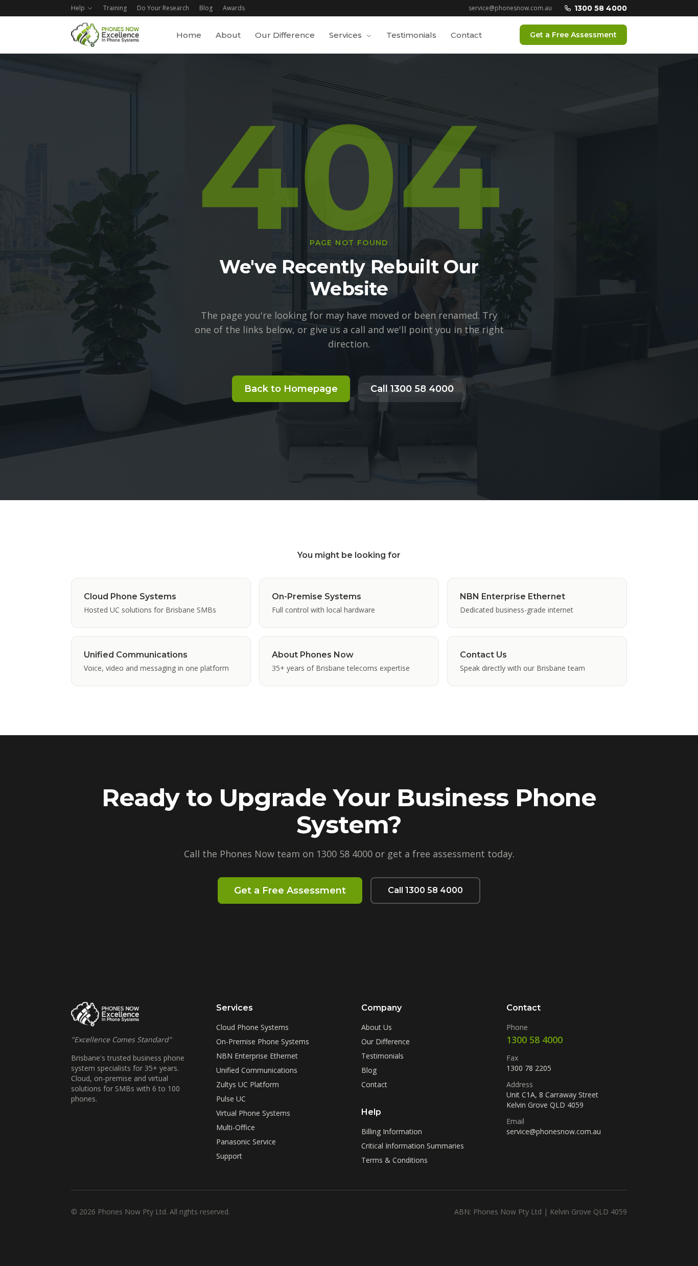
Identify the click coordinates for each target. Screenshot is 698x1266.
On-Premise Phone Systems (262, 1041)
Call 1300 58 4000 (412, 388)
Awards (234, 8)
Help (78, 8)
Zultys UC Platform (247, 1084)
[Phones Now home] (105, 34)
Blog (206, 8)
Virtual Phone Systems (253, 1113)
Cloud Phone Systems (252, 1027)
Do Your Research (163, 8)
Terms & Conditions (394, 1160)
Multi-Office (235, 1127)
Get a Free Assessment (573, 34)
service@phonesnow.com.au (510, 8)
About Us (376, 1027)
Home (188, 35)
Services (346, 35)
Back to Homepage (291, 388)
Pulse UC (231, 1099)
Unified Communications (256, 1070)
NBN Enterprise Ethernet (257, 1056)
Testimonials (411, 35)
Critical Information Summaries (412, 1146)
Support (229, 1156)
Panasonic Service (246, 1141)
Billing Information (391, 1131)
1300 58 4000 (600, 8)
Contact (466, 35)
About (228, 35)
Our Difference (285, 35)
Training (115, 8)
